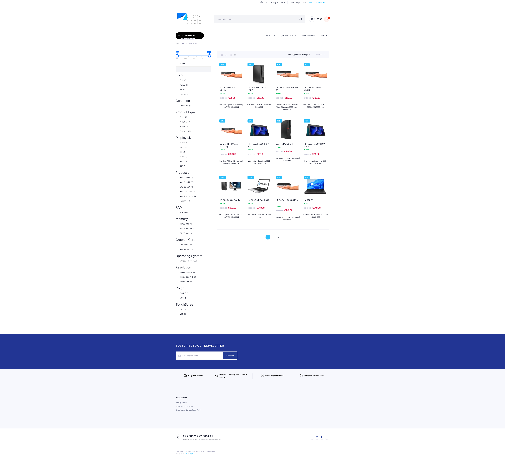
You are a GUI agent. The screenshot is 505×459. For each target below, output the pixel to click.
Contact (323, 35)
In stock (183, 63)
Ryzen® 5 (185, 201)
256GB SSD (187, 228)
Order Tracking (308, 35)
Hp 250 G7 (309, 200)
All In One (185, 122)
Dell (183, 80)
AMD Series (186, 245)
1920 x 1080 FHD (188, 277)
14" (183, 152)
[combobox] (299, 54)
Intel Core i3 (186, 177)
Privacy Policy (181, 403)
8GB (184, 212)
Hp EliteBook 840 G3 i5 (258, 200)
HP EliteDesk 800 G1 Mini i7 (313, 89)
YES (183, 314)
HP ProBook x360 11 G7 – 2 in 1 (259, 145)
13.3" (183, 147)
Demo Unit (186, 106)
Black (184, 293)
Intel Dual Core (187, 191)
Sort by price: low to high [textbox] (298, 54)
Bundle (184, 126)
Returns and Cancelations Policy (188, 410)
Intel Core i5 (187, 182)
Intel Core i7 (186, 187)
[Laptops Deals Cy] (189, 19)
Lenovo (184, 94)
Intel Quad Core (188, 196)
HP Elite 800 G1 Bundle (230, 200)
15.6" (183, 157)
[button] (242, 71)
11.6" (183, 143)
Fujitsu (184, 85)
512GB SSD (186, 233)
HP (183, 89)
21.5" (183, 161)
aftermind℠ (189, 454)
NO (183, 309)
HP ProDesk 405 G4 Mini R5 (287, 89)
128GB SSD (186, 224)
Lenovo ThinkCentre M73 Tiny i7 (229, 145)
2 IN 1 (184, 117)
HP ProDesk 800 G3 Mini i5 (287, 201)
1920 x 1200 (186, 282)
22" (183, 166)
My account (271, 35)
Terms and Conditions (184, 406)
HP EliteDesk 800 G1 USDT (257, 89)
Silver (184, 298)
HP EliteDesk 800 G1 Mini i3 (229, 89)
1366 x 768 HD (187, 272)
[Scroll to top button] (499, 453)
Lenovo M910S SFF (284, 144)
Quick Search (287, 35)
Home (177, 43)
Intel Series (186, 249)
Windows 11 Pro (188, 261)
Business (185, 131)
